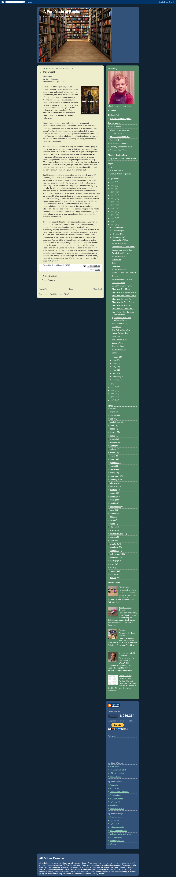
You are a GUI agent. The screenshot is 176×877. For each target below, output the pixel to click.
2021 (113, 199)
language (113, 486)
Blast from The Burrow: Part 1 (124, 296)
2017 (113, 212)
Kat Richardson (52, 79)
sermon (113, 537)
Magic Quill (114, 766)
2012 (113, 384)
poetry (112, 513)
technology (114, 557)
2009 (113, 394)
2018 (113, 208)
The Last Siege (118, 346)
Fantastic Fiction (116, 799)
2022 (113, 195)
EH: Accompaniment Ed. (120, 137)
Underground (52, 261)
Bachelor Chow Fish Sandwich (124, 273)
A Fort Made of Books (61, 12)
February (116, 377)
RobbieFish (114, 115)
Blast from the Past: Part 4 (123, 299)
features (113, 449)
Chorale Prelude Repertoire (120, 174)
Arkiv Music (114, 788)
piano (112, 510)
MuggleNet (114, 805)
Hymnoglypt (114, 824)
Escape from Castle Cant (122, 250)
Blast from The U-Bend (121, 289)
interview (113, 483)
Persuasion (116, 260)
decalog (113, 432)
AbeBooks (114, 785)
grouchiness (114, 463)
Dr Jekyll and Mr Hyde (121, 253)
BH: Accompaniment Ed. (120, 144)
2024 (113, 189)
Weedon (113, 844)
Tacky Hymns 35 (119, 350)
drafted (112, 436)
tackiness (114, 551)
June (115, 363)
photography (115, 507)
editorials (113, 442)
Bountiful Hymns (116, 140)
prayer (112, 520)
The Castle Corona (119, 323)
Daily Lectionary (116, 795)
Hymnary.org (115, 802)
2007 (113, 400)
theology (113, 561)
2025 (113, 186)
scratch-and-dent (116, 534)
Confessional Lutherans (119, 792)
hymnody (113, 480)
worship (113, 578)
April (115, 370)
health (112, 466)
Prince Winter (115, 777)
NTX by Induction (117, 773)
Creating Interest (116, 817)
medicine (113, 490)
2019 (113, 205)
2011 (113, 387)
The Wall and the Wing (121, 330)
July (114, 360)
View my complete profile (120, 119)
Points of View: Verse (118, 150)
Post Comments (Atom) (59, 294)
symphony (114, 547)
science (113, 530)
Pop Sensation (116, 837)
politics (113, 517)
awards (113, 412)
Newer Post (43, 289)
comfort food (115, 422)
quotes (112, 524)
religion (113, 527)
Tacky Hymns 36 (119, 270)
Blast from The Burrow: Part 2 (124, 292)
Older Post (97, 289)
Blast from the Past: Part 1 (123, 309)
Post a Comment (48, 280)
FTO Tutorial (124, 587)
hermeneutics (115, 469)
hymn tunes (114, 476)
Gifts (114, 263)
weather (113, 571)
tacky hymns (115, 554)
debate (112, 429)
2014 (113, 221)
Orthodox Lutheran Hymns (120, 834)
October (116, 234)
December (117, 228)
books (97, 270)
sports (112, 541)
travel (112, 564)
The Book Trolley (116, 170)
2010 (113, 390)
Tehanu (115, 276)
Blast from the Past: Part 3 (123, 302)
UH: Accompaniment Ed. (120, 130)
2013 (113, 225)
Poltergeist (47, 76)
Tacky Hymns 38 (119, 243)
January (116, 380)
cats (111, 419)
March (115, 373)
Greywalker (60, 87)
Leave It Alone (117, 343)
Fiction (112, 453)
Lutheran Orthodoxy (118, 827)
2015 (113, 218)
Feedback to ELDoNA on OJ (123, 247)
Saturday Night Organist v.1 (121, 147)
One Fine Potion (118, 283)
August (116, 357)
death (112, 425)
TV (111, 568)
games (112, 459)
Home (70, 289)
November (117, 231)
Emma (114, 353)
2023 (113, 192)
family (112, 446)
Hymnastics (114, 821)
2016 (113, 215)
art (111, 408)
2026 (113, 182)
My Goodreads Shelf (118, 770)
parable (113, 503)
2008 (113, 397)
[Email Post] (84, 266)
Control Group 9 (125, 676)
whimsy (113, 574)
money (112, 493)
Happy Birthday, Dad (120, 333)
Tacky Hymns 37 (119, 257)
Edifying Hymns (116, 133)
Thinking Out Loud (117, 841)
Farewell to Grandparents (122, 279)
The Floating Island (119, 340)
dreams (113, 439)
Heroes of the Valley (120, 240)
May (115, 367)
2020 (113, 202)
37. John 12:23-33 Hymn (122, 286)
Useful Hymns (115, 127)
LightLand (116, 337)
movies (113, 497)
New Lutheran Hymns (118, 831)
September (117, 237)
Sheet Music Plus (117, 809)
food (111, 456)
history (112, 473)
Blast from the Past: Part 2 (123, 306)
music (112, 500)
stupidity (113, 544)
